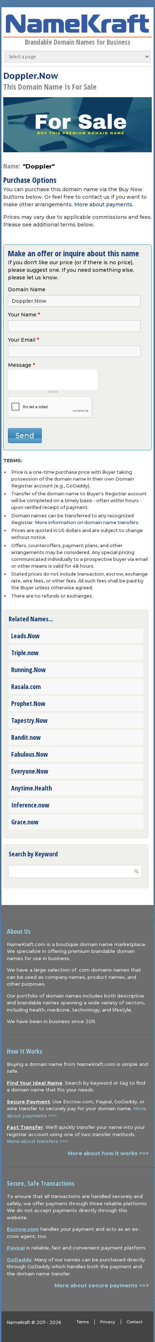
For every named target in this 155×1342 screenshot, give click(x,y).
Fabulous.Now (29, 754)
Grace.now (25, 822)
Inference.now (30, 805)
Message (21, 365)
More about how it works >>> (108, 1153)
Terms (82, 1321)
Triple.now (25, 652)
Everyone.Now (29, 771)
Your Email (23, 340)
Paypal (16, 1248)
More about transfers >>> (37, 1141)
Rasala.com (26, 686)
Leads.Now (25, 635)
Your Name (24, 314)
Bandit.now (26, 737)
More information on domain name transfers (86, 522)
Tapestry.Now (29, 720)
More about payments (103, 204)
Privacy (107, 1321)
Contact (134, 1321)
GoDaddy (19, 1259)
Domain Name (26, 289)
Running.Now (28, 669)
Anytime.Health (31, 788)
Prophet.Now (28, 703)
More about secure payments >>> (101, 1285)
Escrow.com (23, 1229)
